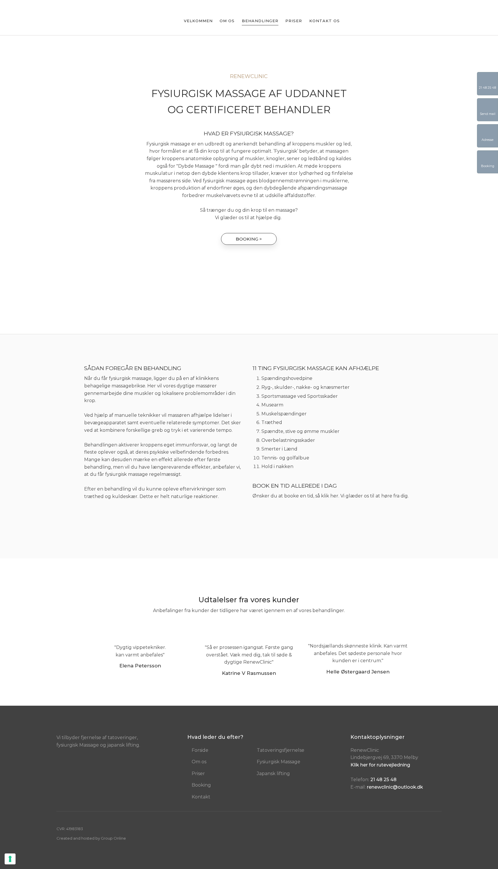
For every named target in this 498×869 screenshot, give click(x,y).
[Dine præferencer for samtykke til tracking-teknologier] (10, 858)
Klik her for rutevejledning (380, 765)
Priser (293, 21)
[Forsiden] (85, 18)
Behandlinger (260, 21)
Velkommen (198, 21)
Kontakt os (324, 21)
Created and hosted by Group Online (91, 838)
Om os (227, 21)
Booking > (249, 239)
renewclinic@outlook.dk (395, 787)
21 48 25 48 (383, 779)
